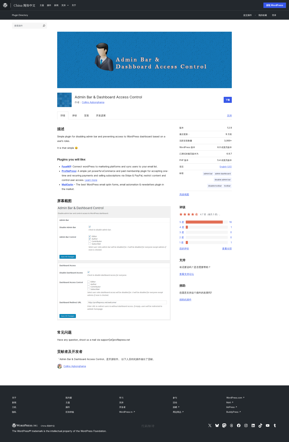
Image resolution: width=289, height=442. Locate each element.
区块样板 (70, 412)
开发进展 (101, 115)
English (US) (226, 166)
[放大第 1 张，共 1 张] (166, 210)
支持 (229, 115)
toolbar (227, 186)
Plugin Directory (20, 15)
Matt (229, 402)
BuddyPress (233, 412)
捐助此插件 (185, 299)
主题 (68, 402)
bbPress (231, 407)
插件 (68, 407)
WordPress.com (235, 397)
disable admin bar (223, 180)
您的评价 (184, 248)
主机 (14, 407)
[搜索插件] (44, 26)
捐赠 (176, 407)
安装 (86, 115)
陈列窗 (69, 397)
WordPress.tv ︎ (127, 412)
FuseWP (66, 166)
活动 (175, 402)
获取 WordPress (274, 5)
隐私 (14, 412)
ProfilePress (69, 171)
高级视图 (184, 194)
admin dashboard (223, 174)
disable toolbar (215, 186)
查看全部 (227, 248)
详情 (62, 115)
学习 (121, 397)
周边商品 (178, 412)
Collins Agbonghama (93, 102)
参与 (175, 397)
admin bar (208, 174)
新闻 (14, 402)
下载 (228, 99)
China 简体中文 (48, 426)
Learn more (91, 180)
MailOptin (67, 184)
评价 (74, 115)
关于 (14, 397)
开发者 (122, 407)
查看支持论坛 (186, 273)
